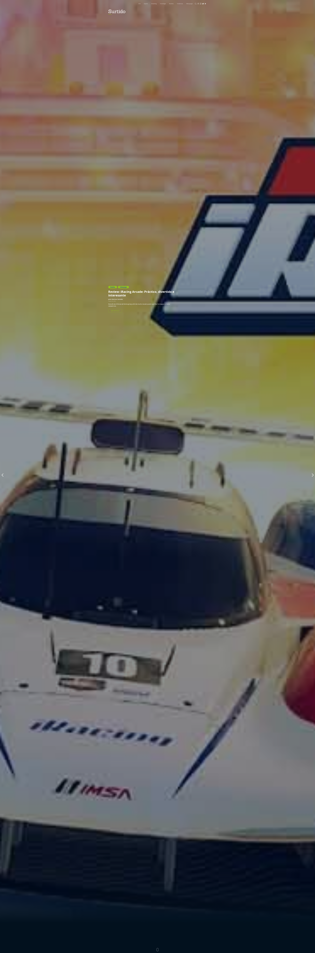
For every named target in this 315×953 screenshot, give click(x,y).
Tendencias (180, 3)
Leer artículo (115, 311)
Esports (146, 3)
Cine (139, 3)
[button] (312, 475)
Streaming (154, 3)
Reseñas (171, 3)
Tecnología (163, 3)
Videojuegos (189, 3)
